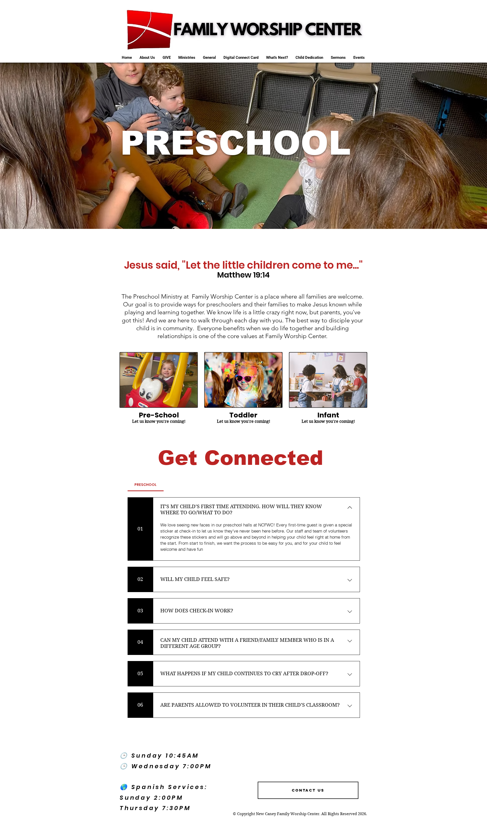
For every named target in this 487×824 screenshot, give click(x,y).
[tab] (146, 484)
